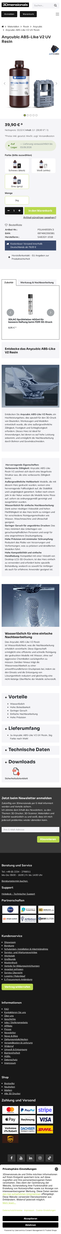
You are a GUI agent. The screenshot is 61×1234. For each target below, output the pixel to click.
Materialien (13, 26)
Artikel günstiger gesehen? (39, 217)
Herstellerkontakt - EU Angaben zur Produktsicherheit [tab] (30, 257)
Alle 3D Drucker (12, 1093)
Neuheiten (9, 1086)
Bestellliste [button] (15, 225)
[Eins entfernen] (8, 210)
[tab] (30, 697)
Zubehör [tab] (9, 282)
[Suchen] (55, 6)
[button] (4, 83)
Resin (26, 26)
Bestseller (9, 1083)
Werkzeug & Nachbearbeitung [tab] (37, 282)
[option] (30, 312)
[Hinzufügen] (19, 210)
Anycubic (37, 26)
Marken (8, 1090)
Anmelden (9, 14)
